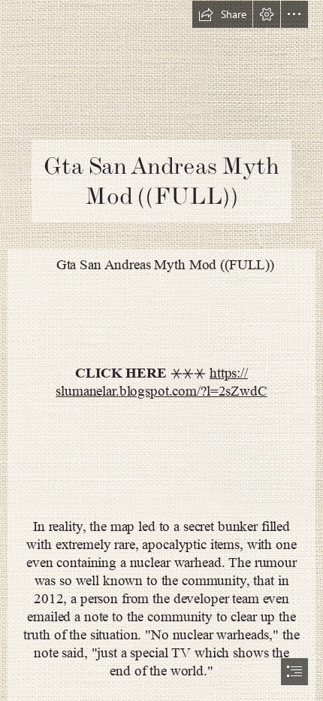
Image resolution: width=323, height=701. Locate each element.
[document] (161, 350)
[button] (222, 14)
